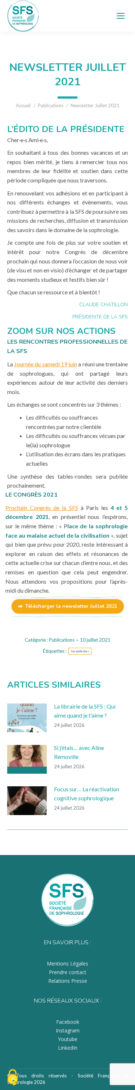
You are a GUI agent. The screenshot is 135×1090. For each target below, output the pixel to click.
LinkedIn (67, 1047)
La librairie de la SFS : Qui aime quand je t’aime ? (85, 711)
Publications (62, 640)
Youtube (67, 1039)
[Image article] (27, 718)
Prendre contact (67, 972)
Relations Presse (67, 980)
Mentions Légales (67, 963)
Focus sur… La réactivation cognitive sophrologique (86, 794)
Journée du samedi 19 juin (45, 364)
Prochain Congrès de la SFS (41, 507)
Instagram (68, 1030)
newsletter (80, 651)
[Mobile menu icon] (120, 16)
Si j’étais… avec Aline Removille (79, 752)
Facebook (67, 1021)
